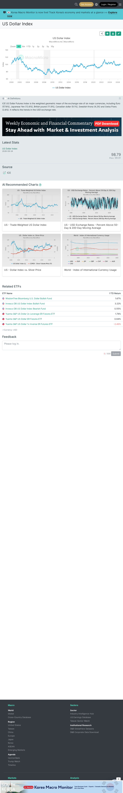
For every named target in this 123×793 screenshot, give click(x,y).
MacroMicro (5, 4)
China (10, 732)
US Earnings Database (80, 717)
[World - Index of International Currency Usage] (91, 250)
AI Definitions (14, 98)
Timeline (12, 765)
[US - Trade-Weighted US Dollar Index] (31, 205)
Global (11, 713)
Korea (10, 743)
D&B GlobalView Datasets (82, 728)
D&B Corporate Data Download (84, 732)
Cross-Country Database (19, 717)
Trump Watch (14, 761)
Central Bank (14, 758)
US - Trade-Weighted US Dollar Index (25, 224)
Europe (11, 736)
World (11, 710)
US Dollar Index (17, 23)
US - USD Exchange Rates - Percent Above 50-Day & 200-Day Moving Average (91, 226)
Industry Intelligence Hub (82, 713)
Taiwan (11, 728)
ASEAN (11, 746)
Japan (11, 739)
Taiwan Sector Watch (80, 721)
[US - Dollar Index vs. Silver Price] (31, 250)
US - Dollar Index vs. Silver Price (22, 269)
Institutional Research (81, 725)
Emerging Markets (16, 750)
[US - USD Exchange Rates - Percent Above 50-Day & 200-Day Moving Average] (91, 205)
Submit (115, 353)
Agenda (11, 754)
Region (11, 722)
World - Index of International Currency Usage (90, 269)
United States (14, 725)
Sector (73, 710)
